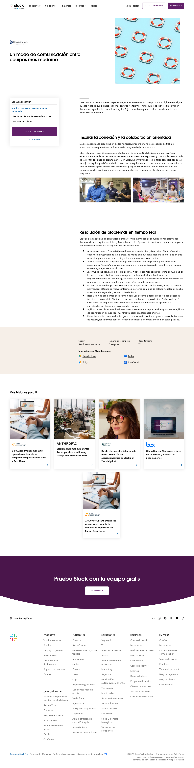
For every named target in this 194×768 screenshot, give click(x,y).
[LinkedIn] (153, 618)
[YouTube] (177, 618)
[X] (171, 618)
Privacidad (35, 754)
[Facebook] (165, 618)
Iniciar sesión (132, 5)
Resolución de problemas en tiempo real (31, 116)
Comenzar (176, 5)
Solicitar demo (154, 5)
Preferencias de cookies (64, 754)
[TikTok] (183, 618)
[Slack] (17, 5)
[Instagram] (159, 618)
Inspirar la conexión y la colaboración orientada (30, 109)
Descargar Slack (17, 754)
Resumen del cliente (22, 121)
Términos (46, 754)
